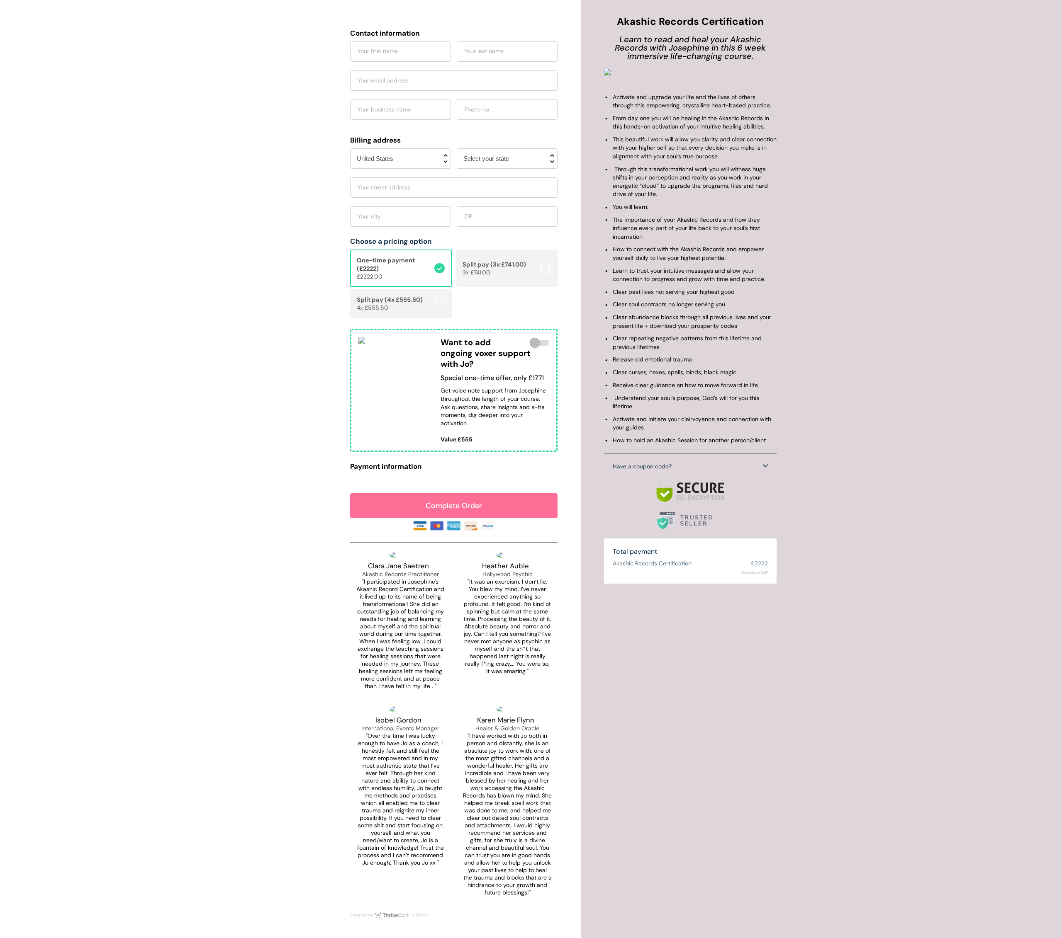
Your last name (484, 51)
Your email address (383, 80)
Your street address (384, 187)
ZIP (468, 216)
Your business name (384, 109)
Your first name (378, 51)
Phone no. (477, 109)
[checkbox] (539, 343)
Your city (369, 216)
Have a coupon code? (642, 466)
